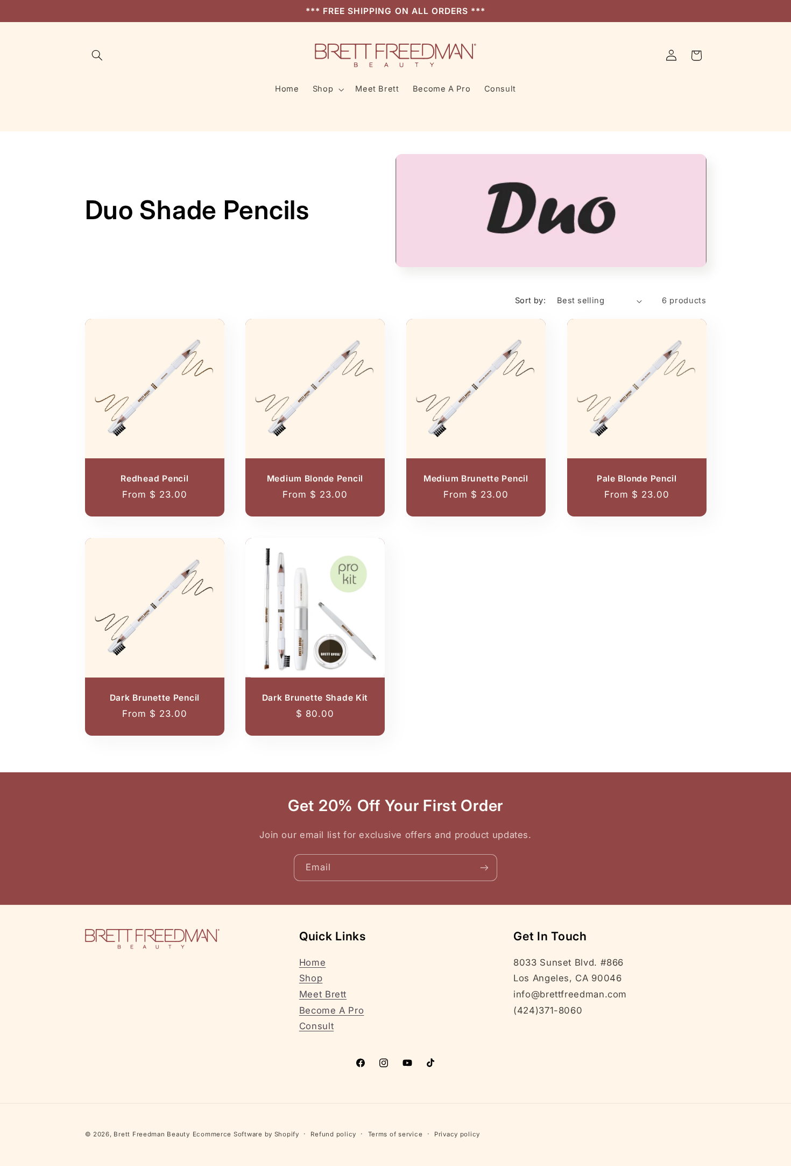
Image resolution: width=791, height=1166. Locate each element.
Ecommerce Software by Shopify (246, 1134)
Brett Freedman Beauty (151, 1134)
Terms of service (395, 1134)
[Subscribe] (484, 867)
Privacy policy (457, 1134)
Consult (316, 1026)
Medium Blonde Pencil (315, 478)
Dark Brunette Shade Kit (315, 698)
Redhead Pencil (154, 478)
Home (312, 962)
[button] (97, 55)
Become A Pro (331, 1010)
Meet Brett (323, 994)
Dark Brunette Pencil (154, 698)
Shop (311, 978)
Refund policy (333, 1134)
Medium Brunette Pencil (475, 478)
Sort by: (530, 300)
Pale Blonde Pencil (637, 478)
